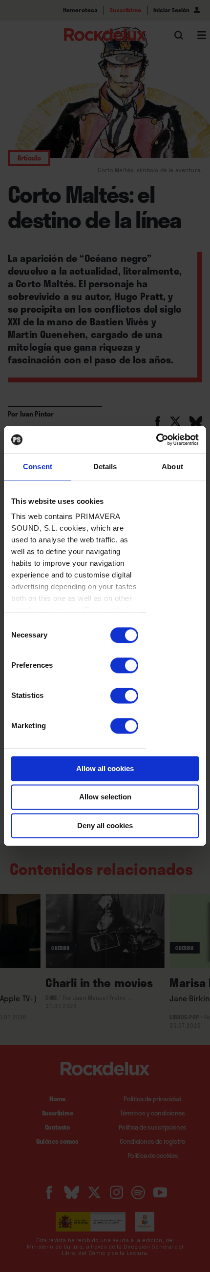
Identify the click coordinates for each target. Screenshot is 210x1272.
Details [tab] (105, 466)
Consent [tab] (37, 466)
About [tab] (172, 466)
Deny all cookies (105, 825)
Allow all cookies (105, 768)
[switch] (124, 665)
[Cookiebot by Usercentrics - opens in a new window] (156, 439)
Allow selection (105, 797)
